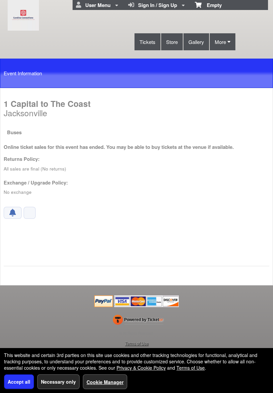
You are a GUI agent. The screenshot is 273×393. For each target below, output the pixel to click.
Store (172, 41)
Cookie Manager (105, 382)
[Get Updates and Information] (12, 212)
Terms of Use (136, 343)
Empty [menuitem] (211, 5)
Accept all (19, 381)
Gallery (196, 41)
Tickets (147, 41)
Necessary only (58, 381)
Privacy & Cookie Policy (141, 367)
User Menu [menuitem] (96, 5)
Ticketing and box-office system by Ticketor (138, 321)
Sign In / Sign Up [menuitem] (156, 5)
